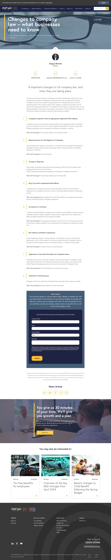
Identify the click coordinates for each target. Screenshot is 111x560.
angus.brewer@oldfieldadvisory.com (55, 78)
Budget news (60, 523)
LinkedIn (44, 392)
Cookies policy (97, 555)
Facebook (55, 392)
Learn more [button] (49, 2)
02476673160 (45, 306)
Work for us (82, 520)
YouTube (21, 543)
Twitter (50, 392)
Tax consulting (37, 520)
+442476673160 (35, 78)
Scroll (55, 48)
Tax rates (59, 528)
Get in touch (93, 541)
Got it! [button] (103, 2)
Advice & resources (62, 520)
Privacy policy (89, 555)
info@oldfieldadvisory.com (92, 546)
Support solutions (38, 525)
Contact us (45, 432)
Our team (13, 523)
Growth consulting (38, 523)
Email (61, 392)
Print (66, 392)
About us (13, 520)
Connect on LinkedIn (75, 78)
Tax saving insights (61, 530)
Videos (58, 532)
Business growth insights (63, 525)
